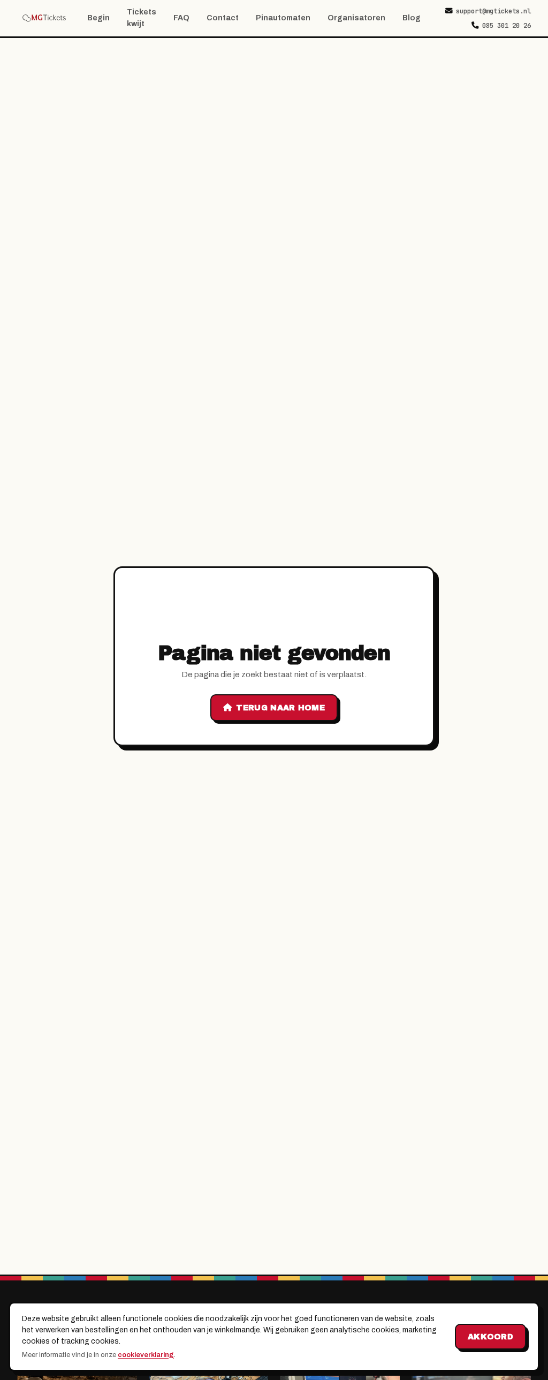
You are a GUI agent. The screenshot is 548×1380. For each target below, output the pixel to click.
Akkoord (490, 1336)
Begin (98, 18)
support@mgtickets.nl (493, 11)
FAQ (181, 18)
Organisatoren (356, 18)
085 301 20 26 (506, 25)
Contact (223, 18)
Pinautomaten (283, 18)
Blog (411, 18)
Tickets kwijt (141, 18)
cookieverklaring (146, 1355)
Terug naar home (280, 707)
